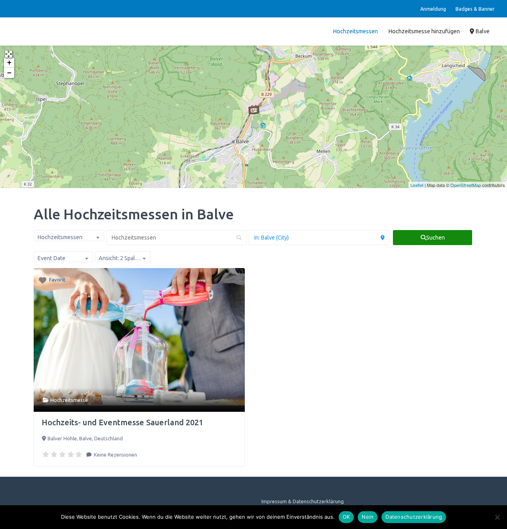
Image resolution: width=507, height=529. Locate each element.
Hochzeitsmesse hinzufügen (424, 31)
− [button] (9, 73)
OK (346, 517)
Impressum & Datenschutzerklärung (302, 501)
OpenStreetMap (465, 185)
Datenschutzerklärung (413, 517)
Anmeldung (433, 8)
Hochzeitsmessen (355, 31)
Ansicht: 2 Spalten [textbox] (121, 258)
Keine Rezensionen (115, 454)
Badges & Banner (475, 8)
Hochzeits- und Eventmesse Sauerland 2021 (122, 422)
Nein (368, 517)
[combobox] (69, 235)
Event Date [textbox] (51, 258)
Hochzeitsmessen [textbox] (59, 237)
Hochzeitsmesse (69, 400)
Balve (482, 31)
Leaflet (416, 185)
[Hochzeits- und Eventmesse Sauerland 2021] (254, 110)
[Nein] (497, 517)
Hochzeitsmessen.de (45, 31)
